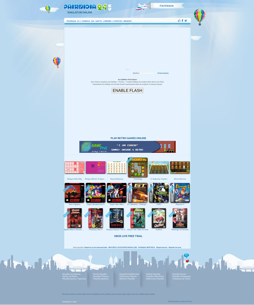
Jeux (102, 294)
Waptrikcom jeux (175, 247)
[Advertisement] (127, 47)
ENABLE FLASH (127, 90)
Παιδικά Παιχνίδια (153, 274)
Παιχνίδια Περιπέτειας (155, 276)
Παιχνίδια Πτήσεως (101, 276)
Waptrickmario (161, 247)
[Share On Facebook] (183, 20)
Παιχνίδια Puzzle (179, 274)
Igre (147, 294)
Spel (84, 294)
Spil (123, 294)
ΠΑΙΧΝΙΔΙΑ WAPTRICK (146, 247)
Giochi (89, 294)
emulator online (79, 12)
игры (119, 294)
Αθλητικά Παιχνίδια (127, 279)
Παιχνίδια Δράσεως (101, 279)
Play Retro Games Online (128, 138)
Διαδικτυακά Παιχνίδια (155, 279)
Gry (133, 294)
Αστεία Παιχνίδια (100, 274)
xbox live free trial (128, 236)
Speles (152, 294)
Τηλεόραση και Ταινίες (181, 279)
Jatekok (142, 294)
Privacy (189, 301)
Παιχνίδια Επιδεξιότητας (129, 274)
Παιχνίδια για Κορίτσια (71, 274)
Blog (177, 301)
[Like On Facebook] (180, 20)
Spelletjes (96, 294)
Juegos (108, 294)
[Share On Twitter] (185, 20)
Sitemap (171, 301)
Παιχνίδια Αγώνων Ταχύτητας (74, 279)
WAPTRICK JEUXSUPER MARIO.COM (122, 247)
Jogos (128, 294)
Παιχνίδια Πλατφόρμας (181, 276)
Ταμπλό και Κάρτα (69, 276)
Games (72, 294)
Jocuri (114, 294)
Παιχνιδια (167, 5)
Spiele (78, 294)
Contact (182, 301)
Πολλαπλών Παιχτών (128, 276)
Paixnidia (65, 294)
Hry (137, 294)
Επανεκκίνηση (163, 73)
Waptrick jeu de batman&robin (95, 247)
